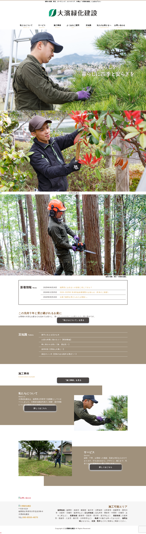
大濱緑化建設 (70, 528)
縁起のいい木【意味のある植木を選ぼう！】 (59, 354)
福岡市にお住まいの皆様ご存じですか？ (76, 287)
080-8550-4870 (30, 517)
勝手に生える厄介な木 (50, 335)
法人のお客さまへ (104, 26)
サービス (42, 26)
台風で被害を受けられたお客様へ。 (74, 297)
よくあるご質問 (73, 26)
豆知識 (88, 26)
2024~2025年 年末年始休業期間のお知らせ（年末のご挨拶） (84, 292)
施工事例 (57, 26)
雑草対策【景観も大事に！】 (53, 349)
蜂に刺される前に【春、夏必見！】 (55, 344)
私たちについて (26, 26)
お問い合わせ (119, 26)
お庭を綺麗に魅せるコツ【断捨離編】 (56, 340)
